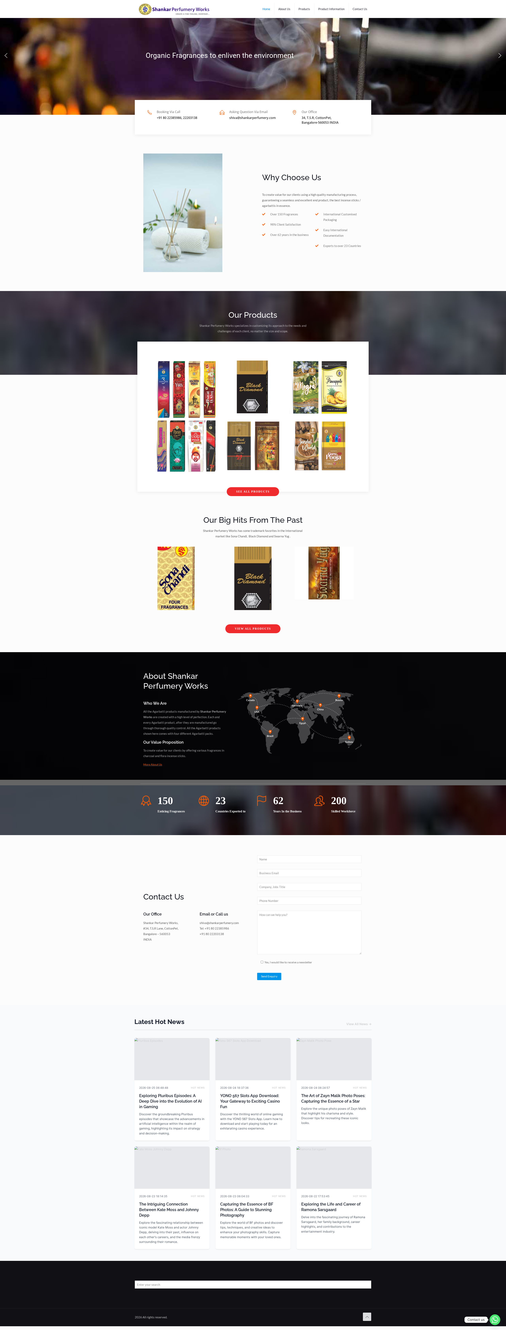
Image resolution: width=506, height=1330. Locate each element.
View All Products (253, 628)
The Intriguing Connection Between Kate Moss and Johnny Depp (169, 1210)
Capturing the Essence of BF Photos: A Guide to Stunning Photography (246, 1210)
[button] (6, 55)
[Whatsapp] (495, 1319)
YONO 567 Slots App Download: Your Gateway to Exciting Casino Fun (250, 1101)
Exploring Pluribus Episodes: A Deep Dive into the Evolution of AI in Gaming (170, 1101)
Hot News (198, 1087)
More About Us (152, 764)
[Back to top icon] (367, 1317)
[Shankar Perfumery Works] (175, 9)
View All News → (359, 1024)
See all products (253, 491)
